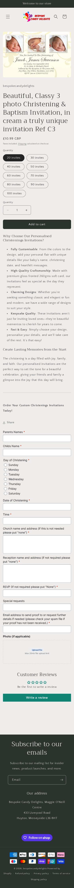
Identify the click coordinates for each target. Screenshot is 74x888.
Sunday (13, 465)
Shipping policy (39, 879)
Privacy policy (41, 873)
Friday (12, 488)
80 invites (14, 184)
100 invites (14, 193)
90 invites (37, 184)
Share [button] (10, 422)
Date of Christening (16, 500)
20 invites (13, 157)
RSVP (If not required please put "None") (30, 586)
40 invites (13, 166)
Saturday (14, 493)
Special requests (13, 601)
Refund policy (22, 873)
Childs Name (12, 446)
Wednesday (16, 479)
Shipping (22, 144)
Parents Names (14, 432)
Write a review (37, 697)
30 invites (37, 157)
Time (7, 514)
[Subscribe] (61, 780)
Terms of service (61, 873)
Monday (13, 469)
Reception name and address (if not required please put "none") (36, 559)
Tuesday (14, 474)
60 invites (14, 175)
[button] (8, 16)
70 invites (37, 175)
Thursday (14, 484)
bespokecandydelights (35, 868)
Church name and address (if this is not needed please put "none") (33, 530)
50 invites (37, 166)
